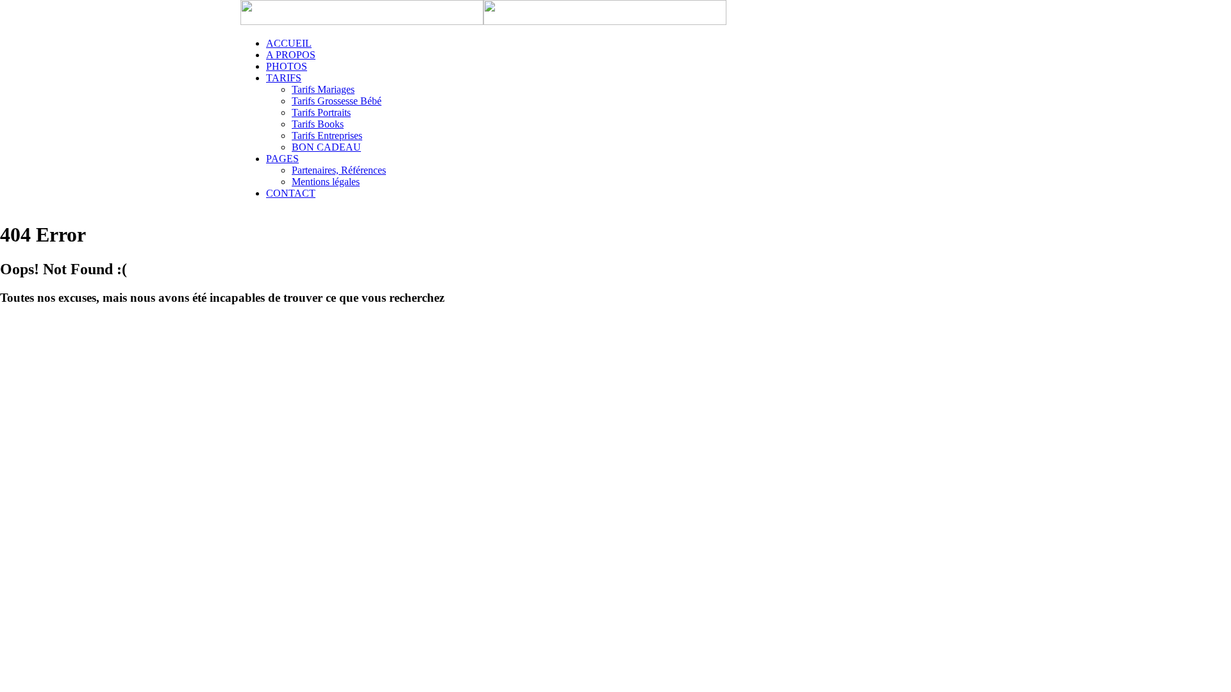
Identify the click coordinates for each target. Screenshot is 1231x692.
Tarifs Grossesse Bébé (336, 100)
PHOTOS (286, 66)
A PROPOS (290, 54)
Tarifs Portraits (321, 112)
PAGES (282, 158)
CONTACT (290, 193)
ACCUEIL (289, 43)
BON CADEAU (326, 147)
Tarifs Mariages (323, 89)
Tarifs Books (318, 124)
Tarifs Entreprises (327, 135)
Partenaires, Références (339, 170)
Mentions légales (326, 181)
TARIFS (283, 77)
